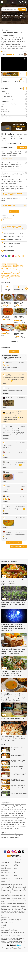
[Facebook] (5, 851)
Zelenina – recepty (18, 884)
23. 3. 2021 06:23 (20, 506)
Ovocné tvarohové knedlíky (7, 905)
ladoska (8, 518)
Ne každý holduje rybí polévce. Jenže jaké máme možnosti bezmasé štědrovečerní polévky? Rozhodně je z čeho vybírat (13, 697)
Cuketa (3, 20)
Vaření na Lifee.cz (5, 862)
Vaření (11, 278)
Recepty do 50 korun (6, 273)
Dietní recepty (18, 898)
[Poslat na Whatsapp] (9, 256)
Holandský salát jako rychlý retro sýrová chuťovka (12, 932)
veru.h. (7, 388)
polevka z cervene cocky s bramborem (12, 815)
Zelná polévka (14, 890)
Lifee (15, 868)
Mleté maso (18, 894)
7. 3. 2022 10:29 (20, 486)
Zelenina (4, 268)
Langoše (24, 909)
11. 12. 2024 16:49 (20, 397)
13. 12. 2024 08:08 (20, 388)
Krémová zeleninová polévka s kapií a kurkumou (12, 920)
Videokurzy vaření (5, 864)
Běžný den (17, 275)
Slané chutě (16, 271)
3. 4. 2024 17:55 (20, 452)
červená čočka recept (7, 809)
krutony (17, 837)
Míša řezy (11, 909)
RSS (15, 872)
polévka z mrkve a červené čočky (14, 807)
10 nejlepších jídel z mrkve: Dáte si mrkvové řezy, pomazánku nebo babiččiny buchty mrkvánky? (13, 651)
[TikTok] (23, 851)
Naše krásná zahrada (6, 868)
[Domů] (2, 30)
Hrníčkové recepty (16, 20)
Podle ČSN (4, 17)
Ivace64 (16, 322)
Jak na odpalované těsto (6, 887)
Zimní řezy (4, 332)
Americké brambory (17, 887)
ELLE (15, 867)
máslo (3, 836)
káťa (7, 442)
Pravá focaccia (21, 889)
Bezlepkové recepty (11, 268)
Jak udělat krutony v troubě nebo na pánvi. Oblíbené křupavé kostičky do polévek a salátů (13, 739)
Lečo (11, 911)
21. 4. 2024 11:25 (20, 442)
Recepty (6, 30)
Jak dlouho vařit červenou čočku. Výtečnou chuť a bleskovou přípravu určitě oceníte (12, 582)
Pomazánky (10, 884)
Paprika (10, 17)
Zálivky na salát (21, 890)
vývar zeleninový (9, 836)
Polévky (4, 15)
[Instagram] (12, 851)
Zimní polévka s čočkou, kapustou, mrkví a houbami (19, 318)
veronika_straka (10, 412)
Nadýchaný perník (17, 911)
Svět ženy (3, 867)
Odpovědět (5, 369)
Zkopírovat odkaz (23, 256)
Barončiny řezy (4, 924)
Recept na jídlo (4, 861)
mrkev (7, 834)
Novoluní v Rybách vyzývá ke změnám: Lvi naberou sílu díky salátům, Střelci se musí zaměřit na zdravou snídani (13, 628)
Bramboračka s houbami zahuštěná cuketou (11, 919)
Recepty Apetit (4, 865)
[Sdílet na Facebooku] (2, 256)
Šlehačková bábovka (5, 890)
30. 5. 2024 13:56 (20, 426)
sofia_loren (9, 426)
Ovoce (2, 901)
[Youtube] (15, 851)
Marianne (16, 865)
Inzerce (3, 881)
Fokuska (16, 306)
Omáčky (15, 13)
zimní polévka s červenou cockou (14, 824)
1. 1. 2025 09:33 (21, 374)
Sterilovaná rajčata (21, 903)
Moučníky (20, 13)
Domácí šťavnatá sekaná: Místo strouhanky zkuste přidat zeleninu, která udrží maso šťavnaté (12, 939)
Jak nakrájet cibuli (7, 158)
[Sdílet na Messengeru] (6, 256)
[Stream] (19, 851)
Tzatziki (21, 892)
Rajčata (9, 20)
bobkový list (4, 837)
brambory (12, 834)
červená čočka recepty (12, 828)
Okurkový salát (10, 908)
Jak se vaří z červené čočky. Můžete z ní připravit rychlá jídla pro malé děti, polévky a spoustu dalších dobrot (18, 787)
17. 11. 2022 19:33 (20, 462)
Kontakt (16, 880)
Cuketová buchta (6, 911)
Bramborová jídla (8, 895)
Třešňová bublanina (5, 892)
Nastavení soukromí (5, 872)
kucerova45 (4, 306)
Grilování (15, 17)
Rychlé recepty (11, 897)
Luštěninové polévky (12, 264)
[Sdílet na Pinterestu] (13, 256)
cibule (3, 834)
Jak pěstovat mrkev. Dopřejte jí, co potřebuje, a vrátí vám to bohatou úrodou (13, 604)
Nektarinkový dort (5, 917)
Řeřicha (24, 887)
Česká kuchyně (5, 278)
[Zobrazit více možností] (2, 259)
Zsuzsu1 (8, 486)
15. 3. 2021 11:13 (20, 517)
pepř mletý (20, 836)
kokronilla (8, 532)
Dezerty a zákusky (22, 886)
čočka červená (19, 834)
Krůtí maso (12, 894)
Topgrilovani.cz (17, 864)
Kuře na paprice (18, 909)
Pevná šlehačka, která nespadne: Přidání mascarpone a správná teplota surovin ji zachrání (13, 936)
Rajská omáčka (18, 905)
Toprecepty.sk (17, 861)
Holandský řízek (5, 909)
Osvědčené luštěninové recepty (12, 718)
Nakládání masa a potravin (7, 886)
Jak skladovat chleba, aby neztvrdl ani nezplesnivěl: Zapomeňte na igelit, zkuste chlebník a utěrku (13, 942)
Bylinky (12, 275)
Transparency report (18, 878)
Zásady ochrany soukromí (7, 874)
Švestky (21, 15)
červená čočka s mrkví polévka (9, 817)
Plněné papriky (12, 903)
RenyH (2, 335)
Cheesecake (13, 906)
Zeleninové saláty (10, 900)
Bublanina (7, 912)
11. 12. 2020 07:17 (20, 532)
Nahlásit (16, 877)
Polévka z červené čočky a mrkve (19, 303)
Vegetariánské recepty (7, 271)
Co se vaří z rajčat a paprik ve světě (9, 930)
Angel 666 (20, 54)
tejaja (7, 462)
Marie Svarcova (10, 496)
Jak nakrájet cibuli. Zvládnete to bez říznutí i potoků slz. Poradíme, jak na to (18, 774)
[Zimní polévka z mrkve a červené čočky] (8, 403)
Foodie (15, 875)
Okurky (16, 15)
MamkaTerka (9, 398)
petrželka (11, 837)
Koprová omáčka (18, 908)
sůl (16, 836)
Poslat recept (19, 256)
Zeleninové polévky (6, 266)
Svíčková (15, 889)
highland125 (9, 362)
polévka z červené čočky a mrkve (10, 804)
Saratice (8, 452)
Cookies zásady (4, 875)
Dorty (24, 900)
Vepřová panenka (15, 892)
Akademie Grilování (6, 13)
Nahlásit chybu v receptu (14, 120)
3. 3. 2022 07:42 (20, 496)
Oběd (21, 266)
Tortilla (15, 886)
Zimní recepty (16, 266)
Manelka (8, 506)
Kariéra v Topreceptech (19, 874)
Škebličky (3, 925)
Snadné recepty (5, 275)
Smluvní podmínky (5, 878)
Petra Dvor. (3, 321)
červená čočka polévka (15, 820)
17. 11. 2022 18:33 (20, 472)
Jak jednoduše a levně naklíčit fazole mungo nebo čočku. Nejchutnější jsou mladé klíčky (11, 673)
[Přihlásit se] (26, 2)
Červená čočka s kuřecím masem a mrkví (19, 333)
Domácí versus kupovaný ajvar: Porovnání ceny (11, 929)
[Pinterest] (8, 851)
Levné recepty (16, 273)
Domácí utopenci (21, 912)
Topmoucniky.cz (18, 862)
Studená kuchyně (19, 900)
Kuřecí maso (10, 15)
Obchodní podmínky (5, 877)
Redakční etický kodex (6, 880)
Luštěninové (16, 30)
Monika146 (9, 374)
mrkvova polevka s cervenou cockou (11, 826)
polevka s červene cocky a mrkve (10, 822)
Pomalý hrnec (16, 895)
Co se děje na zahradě (7, 889)
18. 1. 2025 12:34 (20, 362)
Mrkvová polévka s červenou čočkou (6, 303)
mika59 (16, 337)
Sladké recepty (10, 898)
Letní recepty (22, 17)
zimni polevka (17, 809)
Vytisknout (16, 256)
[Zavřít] (25, 355)
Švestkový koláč (13, 912)
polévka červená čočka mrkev (14, 813)
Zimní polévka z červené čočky (5, 317)
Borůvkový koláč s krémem (7, 922)
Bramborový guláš (5, 906)
